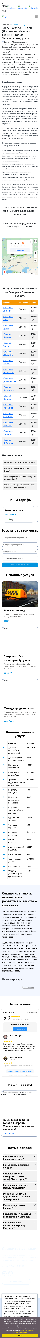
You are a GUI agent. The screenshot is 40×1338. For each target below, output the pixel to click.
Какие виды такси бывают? (14, 1206)
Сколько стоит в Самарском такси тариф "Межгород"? (15, 1176)
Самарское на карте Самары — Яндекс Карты (20, 1075)
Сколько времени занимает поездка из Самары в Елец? (20, 477)
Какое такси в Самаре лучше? (16, 1166)
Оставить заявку (16, 1282)
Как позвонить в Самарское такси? (13, 1157)
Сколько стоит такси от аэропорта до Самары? (17, 1215)
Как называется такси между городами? (16, 1186)
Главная (5, 24)
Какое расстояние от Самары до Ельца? (17, 469)
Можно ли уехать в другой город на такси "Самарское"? (16, 1196)
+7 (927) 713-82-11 (4, 7)
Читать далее (8, 1133)
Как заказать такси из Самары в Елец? (19, 463)
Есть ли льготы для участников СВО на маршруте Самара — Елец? (19, 486)
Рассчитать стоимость (20, 565)
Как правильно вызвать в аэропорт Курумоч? (15, 1225)
